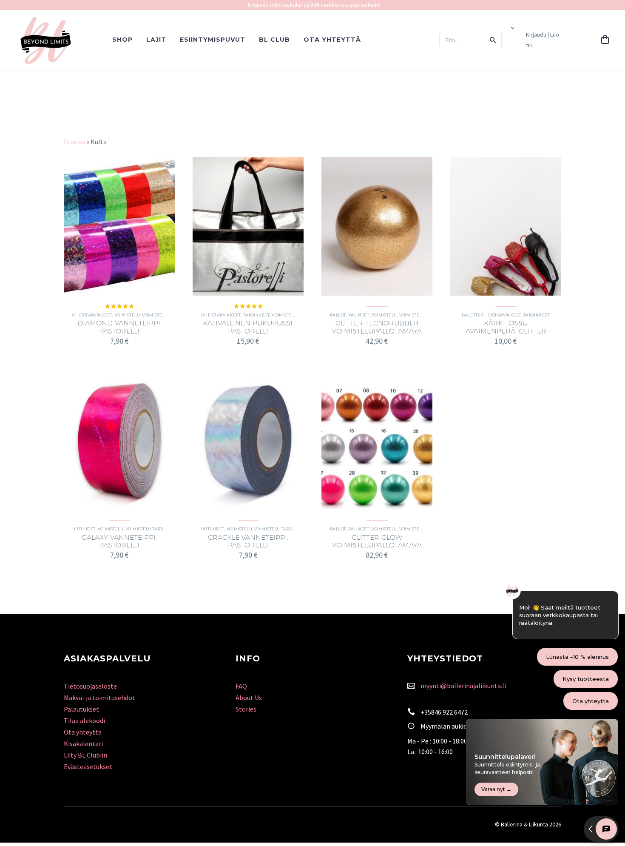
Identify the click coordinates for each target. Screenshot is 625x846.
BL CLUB (274, 39)
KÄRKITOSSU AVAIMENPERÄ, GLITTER (506, 327)
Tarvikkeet (256, 315)
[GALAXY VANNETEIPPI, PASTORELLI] (119, 440)
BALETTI (470, 315)
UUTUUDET (84, 529)
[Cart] (605, 40)
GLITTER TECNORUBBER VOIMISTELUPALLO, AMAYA (377, 327)
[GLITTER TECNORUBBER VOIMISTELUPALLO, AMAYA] (376, 226)
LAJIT (156, 39)
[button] (493, 40)
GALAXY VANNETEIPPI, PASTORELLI (119, 541)
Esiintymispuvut (212, 39)
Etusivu (74, 141)
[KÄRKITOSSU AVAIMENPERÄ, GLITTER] (505, 226)
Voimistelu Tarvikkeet (152, 529)
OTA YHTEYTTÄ (332, 39)
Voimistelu (127, 315)
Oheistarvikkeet (92, 315)
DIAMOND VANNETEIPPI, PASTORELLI (119, 327)
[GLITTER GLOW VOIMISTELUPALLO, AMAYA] (376, 440)
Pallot (338, 315)
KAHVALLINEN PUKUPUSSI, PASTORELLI (248, 327)
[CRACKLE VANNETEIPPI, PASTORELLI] (248, 440)
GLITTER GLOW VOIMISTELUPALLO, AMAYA (377, 541)
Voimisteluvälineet (422, 315)
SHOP (122, 39)
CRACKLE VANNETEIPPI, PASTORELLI (248, 541)
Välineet (358, 315)
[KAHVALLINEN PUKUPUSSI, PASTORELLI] (248, 226)
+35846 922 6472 (444, 712)
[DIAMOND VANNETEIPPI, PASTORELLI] (119, 226)
